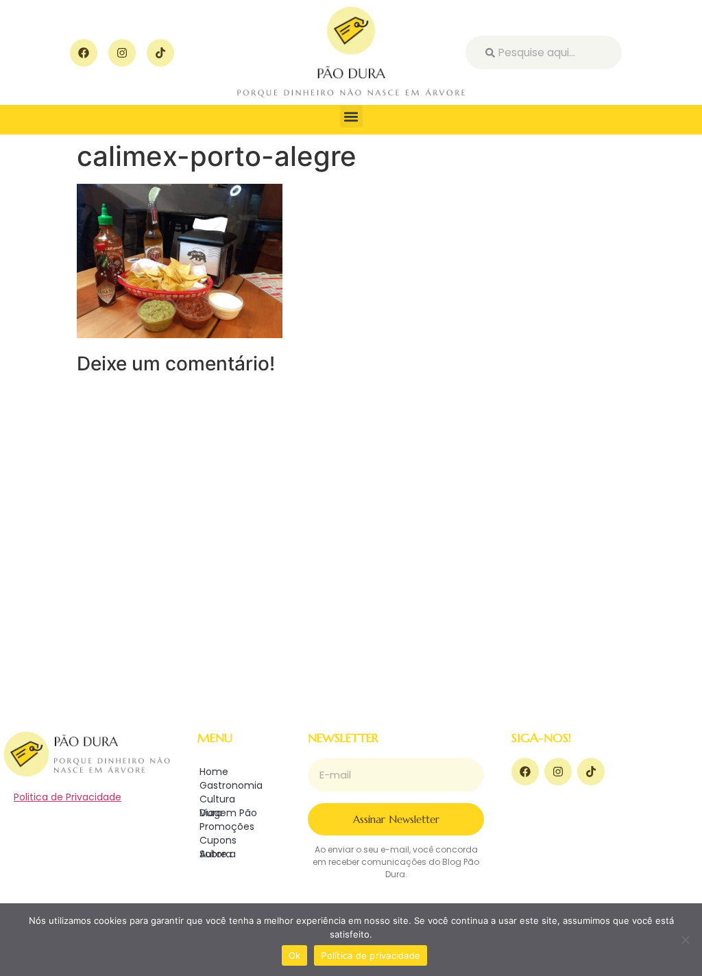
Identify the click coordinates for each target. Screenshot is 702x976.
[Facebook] (83, 53)
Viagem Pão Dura (228, 813)
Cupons (218, 840)
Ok (295, 955)
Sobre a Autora (217, 854)
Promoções (226, 826)
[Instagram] (122, 53)
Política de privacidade (370, 955)
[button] (351, 116)
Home (213, 771)
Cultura (217, 799)
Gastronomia (231, 785)
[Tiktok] (160, 53)
